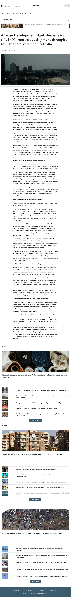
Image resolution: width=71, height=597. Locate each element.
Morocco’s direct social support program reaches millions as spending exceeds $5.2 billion (42, 570)
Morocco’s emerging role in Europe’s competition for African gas (36, 469)
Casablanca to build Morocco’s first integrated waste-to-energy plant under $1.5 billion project (40, 414)
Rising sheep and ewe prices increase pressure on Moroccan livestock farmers (40, 488)
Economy (15, 13)
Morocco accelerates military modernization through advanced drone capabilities (41, 576)
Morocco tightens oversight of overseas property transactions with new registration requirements (42, 556)
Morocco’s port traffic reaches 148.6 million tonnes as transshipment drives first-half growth (42, 494)
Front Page (6, 13)
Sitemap (40, 590)
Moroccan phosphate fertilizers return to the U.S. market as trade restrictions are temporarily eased (41, 476)
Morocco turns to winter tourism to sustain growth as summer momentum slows (41, 482)
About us (16, 590)
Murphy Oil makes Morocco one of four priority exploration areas (36, 408)
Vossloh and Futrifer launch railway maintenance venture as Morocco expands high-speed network (42, 396)
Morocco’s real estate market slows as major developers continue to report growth (32, 454)
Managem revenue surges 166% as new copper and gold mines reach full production (42, 403)
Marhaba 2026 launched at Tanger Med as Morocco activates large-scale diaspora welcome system (41, 563)
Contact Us (29, 590)
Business (23, 13)
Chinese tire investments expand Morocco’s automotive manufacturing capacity (41, 390)
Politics (31, 13)
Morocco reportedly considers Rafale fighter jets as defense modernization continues (39, 549)
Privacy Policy (53, 590)
